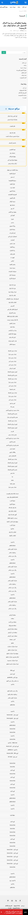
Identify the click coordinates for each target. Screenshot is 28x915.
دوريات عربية (12, 7)
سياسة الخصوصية (22, 95)
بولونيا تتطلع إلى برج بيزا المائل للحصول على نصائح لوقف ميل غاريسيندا (14, 25)
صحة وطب (23, 75)
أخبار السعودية (23, 77)
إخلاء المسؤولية (22, 90)
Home (25, 11)
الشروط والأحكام (22, 92)
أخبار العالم (23, 72)
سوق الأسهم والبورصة (21, 70)
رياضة (19, 7)
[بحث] (2, 2)
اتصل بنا (24, 97)
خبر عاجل (24, 7)
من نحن (24, 88)
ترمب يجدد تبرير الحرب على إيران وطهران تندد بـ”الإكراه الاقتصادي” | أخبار (13, 912)
